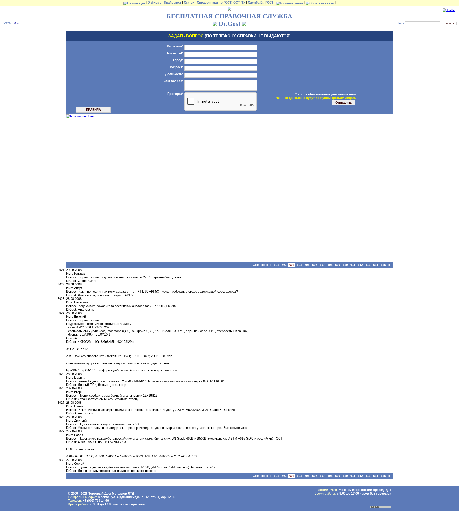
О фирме (154, 2)
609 (337, 265)
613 (368, 265)
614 (375, 265)
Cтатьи (189, 2)
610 (345, 265)
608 (330, 265)
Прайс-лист (172, 2)
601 (276, 265)
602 (284, 265)
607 (322, 265)
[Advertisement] (80, 190)
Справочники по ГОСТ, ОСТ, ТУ (221, 2)
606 (314, 265)
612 (360, 265)
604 (299, 265)
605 (307, 265)
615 (383, 265)
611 (352, 265)
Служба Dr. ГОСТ (260, 2)
